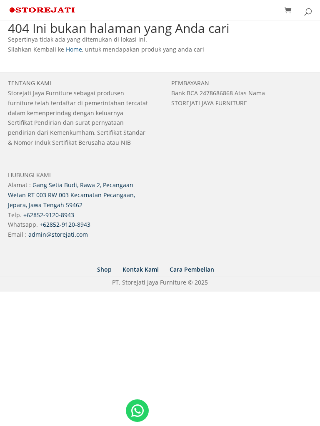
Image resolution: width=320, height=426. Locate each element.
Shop (104, 269)
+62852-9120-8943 (48, 215)
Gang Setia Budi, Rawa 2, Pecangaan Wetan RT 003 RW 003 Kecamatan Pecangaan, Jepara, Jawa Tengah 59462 (71, 195)
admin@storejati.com (58, 234)
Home (74, 49)
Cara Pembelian (192, 269)
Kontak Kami (140, 269)
